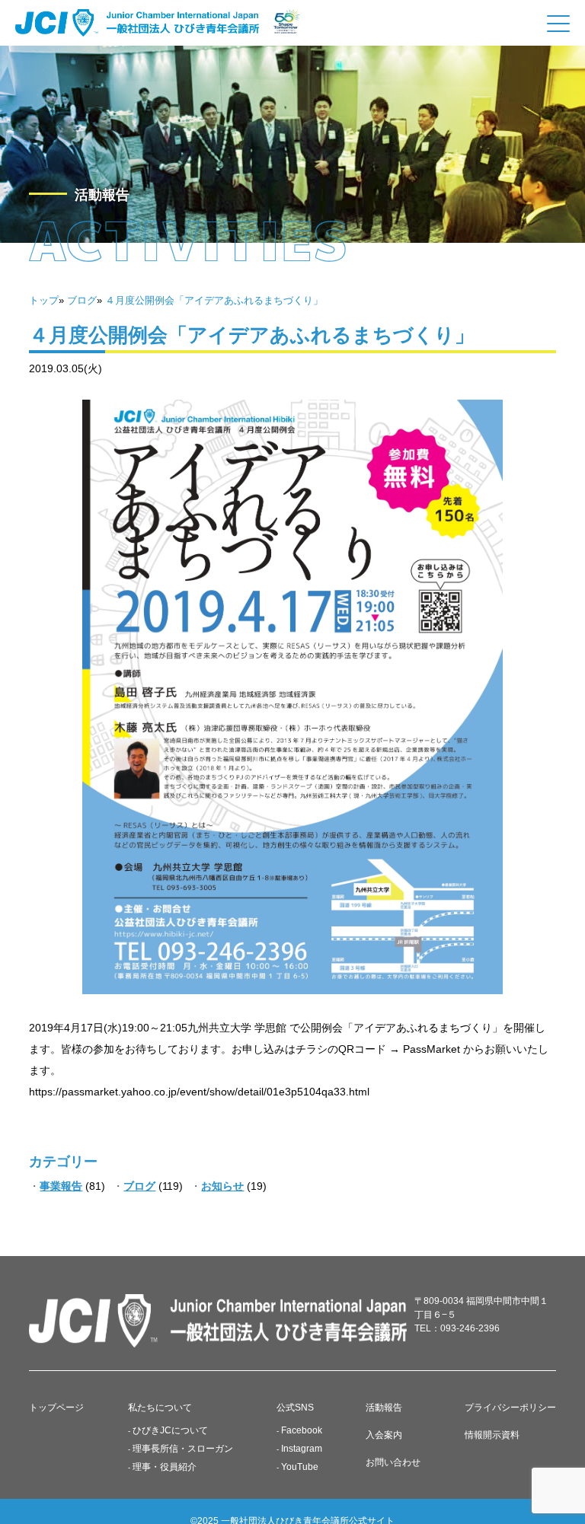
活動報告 (384, 1407)
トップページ (56, 1407)
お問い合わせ (393, 1462)
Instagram (301, 1448)
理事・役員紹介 (165, 1467)
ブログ (139, 1186)
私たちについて (160, 1407)
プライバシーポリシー (510, 1407)
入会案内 (384, 1435)
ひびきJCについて (170, 1430)
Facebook (301, 1430)
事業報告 (61, 1186)
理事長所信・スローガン (183, 1448)
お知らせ (222, 1186)
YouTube (299, 1467)
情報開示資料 (492, 1435)
